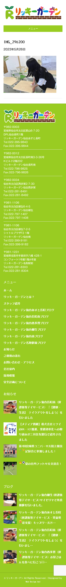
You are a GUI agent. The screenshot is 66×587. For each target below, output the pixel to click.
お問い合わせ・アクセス (19, 362)
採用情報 (9, 375)
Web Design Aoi (33, 582)
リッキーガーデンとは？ (19, 296)
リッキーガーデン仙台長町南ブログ (26, 316)
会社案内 (9, 369)
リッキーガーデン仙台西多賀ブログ (26, 323)
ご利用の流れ (12, 355)
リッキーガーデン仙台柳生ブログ (25, 329)
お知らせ (9, 349)
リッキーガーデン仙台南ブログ (23, 336)
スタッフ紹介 (12, 303)
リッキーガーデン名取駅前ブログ (25, 342)
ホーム (8, 290)
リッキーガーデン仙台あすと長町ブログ (29, 310)
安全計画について (15, 382)
